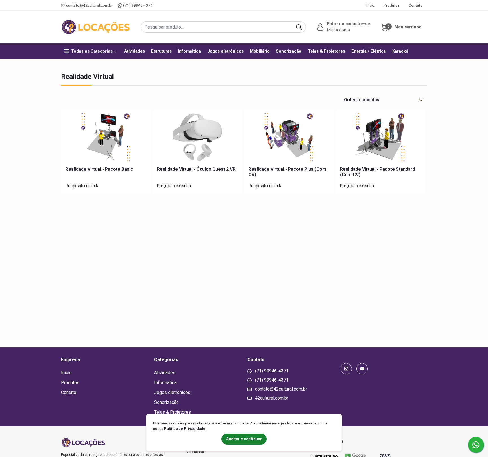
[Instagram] (346, 368)
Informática (189, 51)
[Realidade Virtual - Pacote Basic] (106, 138)
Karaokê (400, 51)
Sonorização (288, 51)
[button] (342, 26)
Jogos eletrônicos (225, 51)
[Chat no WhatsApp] (476, 445)
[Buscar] (299, 27)
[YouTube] (362, 368)
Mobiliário (260, 51)
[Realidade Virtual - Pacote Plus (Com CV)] (289, 138)
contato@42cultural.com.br (89, 5)
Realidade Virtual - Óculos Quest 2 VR (196, 169)
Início (370, 5)
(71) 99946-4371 (137, 5)
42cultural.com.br (271, 398)
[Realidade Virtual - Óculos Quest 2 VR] (197, 138)
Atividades (134, 51)
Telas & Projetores (326, 51)
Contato (415, 5)
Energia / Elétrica (368, 51)
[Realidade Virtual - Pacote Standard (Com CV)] (380, 138)
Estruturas (161, 51)
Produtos (392, 5)
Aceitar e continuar (244, 439)
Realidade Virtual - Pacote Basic (99, 169)
